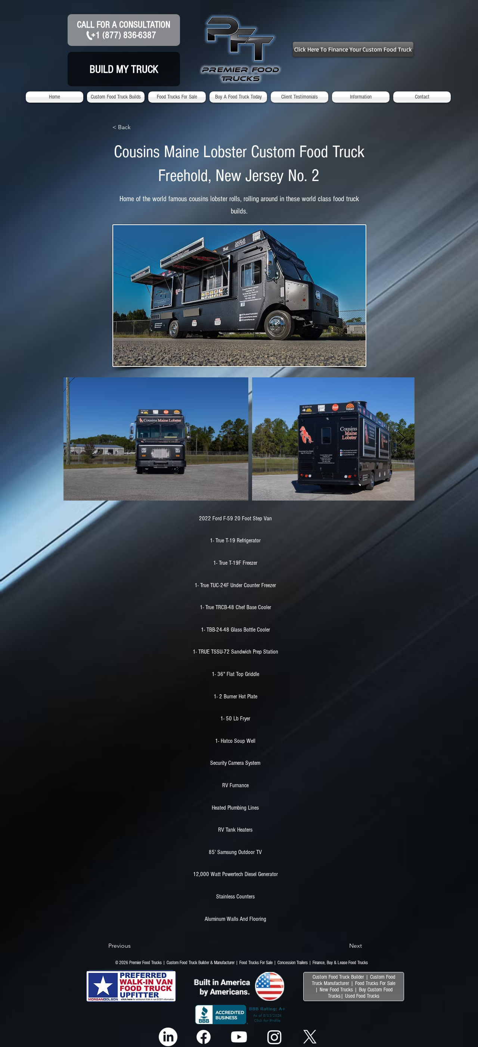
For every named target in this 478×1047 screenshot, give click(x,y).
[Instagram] (274, 1037)
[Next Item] (401, 438)
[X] (310, 1037)
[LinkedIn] (168, 1037)
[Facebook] (203, 1037)
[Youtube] (239, 1037)
